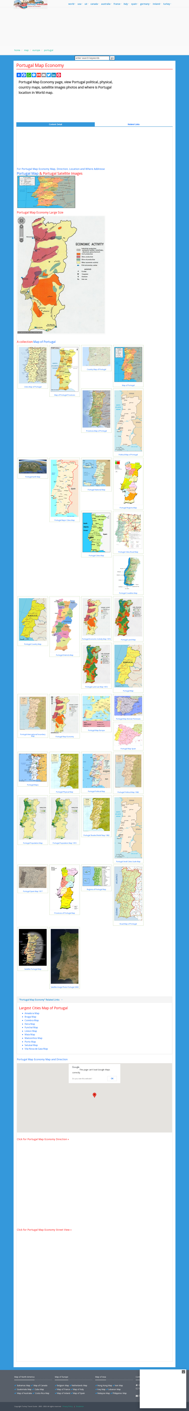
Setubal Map (31, 1045)
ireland (156, 3)
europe (36, 50)
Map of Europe (61, 1377)
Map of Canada (40, 1385)
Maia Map (30, 1034)
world (71, 3)
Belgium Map (63, 1385)
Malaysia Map (103, 1393)
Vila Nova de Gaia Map (36, 1048)
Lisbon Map (31, 1031)
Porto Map (30, 1041)
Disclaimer (80, 1406)
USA (79, 3)
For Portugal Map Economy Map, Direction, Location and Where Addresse (61, 169)
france (117, 3)
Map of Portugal (44, 342)
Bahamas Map (23, 1385)
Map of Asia (100, 1377)
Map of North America (24, 1377)
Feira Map (30, 1023)
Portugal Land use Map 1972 (96, 687)
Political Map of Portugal (128, 454)
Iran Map (119, 1385)
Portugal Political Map (96, 791)
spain (134, 3)
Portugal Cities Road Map (128, 552)
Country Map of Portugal (96, 369)
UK (86, 3)
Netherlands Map (79, 1385)
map (26, 50)
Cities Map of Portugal (33, 387)
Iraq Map (101, 1389)
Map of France (63, 1389)
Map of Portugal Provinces (64, 395)
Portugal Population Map (33, 843)
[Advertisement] (94, 26)
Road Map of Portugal (128, 924)
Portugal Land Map (128, 640)
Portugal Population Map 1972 (65, 843)
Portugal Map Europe (96, 730)
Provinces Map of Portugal (96, 431)
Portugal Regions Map (128, 508)
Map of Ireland (63, 1393)
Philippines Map (120, 1393)
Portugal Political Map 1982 (128, 792)
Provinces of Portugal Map (64, 913)
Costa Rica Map (42, 1393)
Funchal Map (31, 1027)
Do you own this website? (82, 1078)
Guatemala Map (24, 1389)
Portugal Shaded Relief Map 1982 (96, 835)
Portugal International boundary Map (32, 735)
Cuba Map (39, 1389)
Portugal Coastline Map (128, 593)
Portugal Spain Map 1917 (33, 891)
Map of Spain (79, 1393)
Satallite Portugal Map (32, 969)
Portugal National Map (96, 490)
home (17, 50)
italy (126, 3)
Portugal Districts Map (64, 655)
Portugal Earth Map (32, 477)
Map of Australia (24, 1393)
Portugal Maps (32, 785)
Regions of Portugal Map (96, 889)
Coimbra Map (32, 1020)
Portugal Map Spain (128, 749)
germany (144, 3)
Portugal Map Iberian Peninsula (128, 719)
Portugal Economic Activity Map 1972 (96, 639)
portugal (48, 50)
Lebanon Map (114, 1389)
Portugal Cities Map (96, 555)
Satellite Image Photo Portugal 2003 (65, 987)
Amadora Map (32, 1013)
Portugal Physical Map (64, 792)
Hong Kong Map (104, 1385)
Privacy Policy (68, 1406)
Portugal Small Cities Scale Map (128, 861)
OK (112, 1078)
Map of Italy (78, 1389)
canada (94, 3)
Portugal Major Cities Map (65, 520)
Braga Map (30, 1016)
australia (105, 3)
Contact (139, 1377)
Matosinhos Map (33, 1038)
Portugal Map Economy (65, 736)
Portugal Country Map (32, 644)
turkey (166, 3)
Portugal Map (27, 173)
